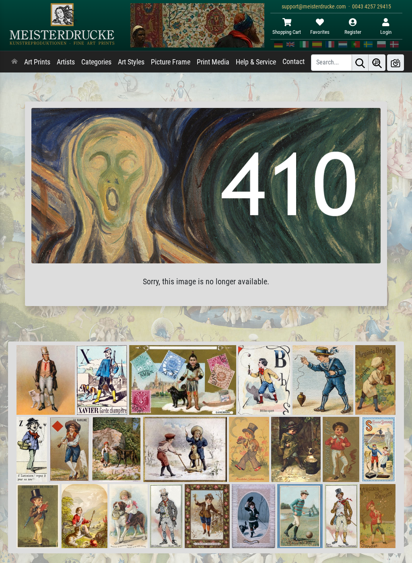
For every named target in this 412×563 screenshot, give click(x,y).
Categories (96, 62)
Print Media (213, 62)
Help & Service (256, 62)
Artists (66, 62)
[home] (14, 62)
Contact (293, 62)
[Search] (360, 62)
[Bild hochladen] (395, 62)
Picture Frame (170, 62)
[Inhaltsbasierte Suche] (377, 62)
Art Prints (37, 62)
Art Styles (131, 62)
